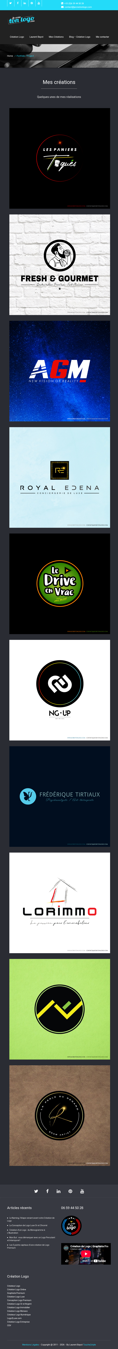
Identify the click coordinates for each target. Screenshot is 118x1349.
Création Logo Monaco (17, 1311)
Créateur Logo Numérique (19, 1315)
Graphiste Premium (16, 1293)
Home (10, 56)
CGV (9, 1325)
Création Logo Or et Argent (19, 1304)
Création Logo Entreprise (18, 1322)
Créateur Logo (13, 1286)
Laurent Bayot (36, 37)
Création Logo (17, 37)
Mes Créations (56, 37)
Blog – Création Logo (79, 37)
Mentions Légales (31, 1344)
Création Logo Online (16, 1289)
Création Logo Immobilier (18, 1307)
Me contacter (102, 37)
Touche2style (89, 1344)
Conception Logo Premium (19, 1300)
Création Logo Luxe (16, 1297)
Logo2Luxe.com (14, 1318)
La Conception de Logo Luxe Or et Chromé (28, 1225)
